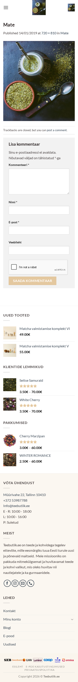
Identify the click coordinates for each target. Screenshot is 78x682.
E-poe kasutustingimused (45, 666)
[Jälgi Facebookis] (7, 583)
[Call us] (30, 583)
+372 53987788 (15, 500)
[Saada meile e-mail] (22, 583)
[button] (5, 7)
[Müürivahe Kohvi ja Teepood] (39, 7)
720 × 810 (48, 33)
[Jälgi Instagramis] (15, 583)
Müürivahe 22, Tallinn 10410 (24, 495)
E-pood (8, 636)
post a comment (57, 130)
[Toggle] (72, 619)
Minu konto (12, 619)
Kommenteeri (19, 165)
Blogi (7, 627)
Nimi (13, 202)
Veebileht (15, 242)
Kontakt (9, 611)
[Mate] (39, 81)
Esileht (17, 666)
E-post (14, 222)
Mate (64, 33)
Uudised (9, 644)
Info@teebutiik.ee (16, 506)
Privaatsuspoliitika (39, 669)
